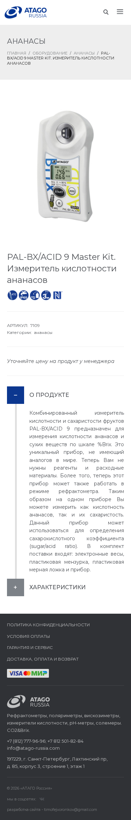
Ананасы (84, 53)
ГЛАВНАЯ (16, 53)
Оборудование (49, 53)
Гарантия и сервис (30, 647)
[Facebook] (41, 798)
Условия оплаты (28, 636)
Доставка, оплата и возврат (43, 659)
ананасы (43, 332)
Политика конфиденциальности (48, 624)
